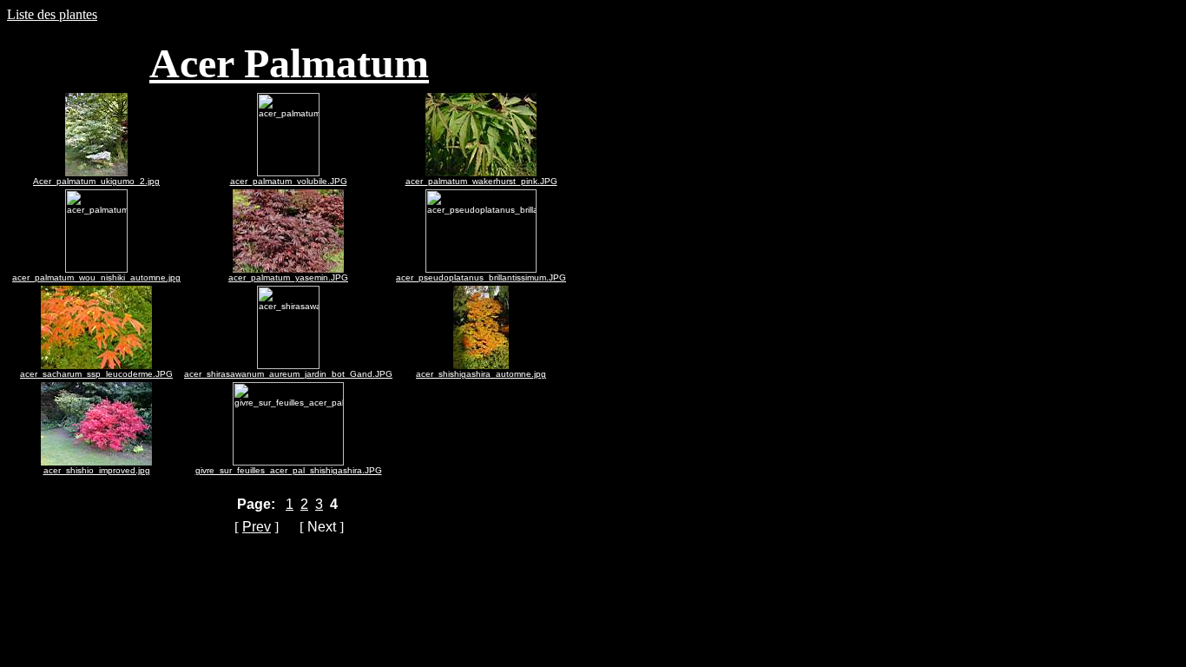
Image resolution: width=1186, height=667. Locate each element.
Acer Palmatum (289, 63)
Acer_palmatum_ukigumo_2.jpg (96, 181)
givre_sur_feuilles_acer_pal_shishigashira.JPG (288, 470)
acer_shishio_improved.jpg (96, 470)
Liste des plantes (52, 14)
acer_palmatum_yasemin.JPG (288, 277)
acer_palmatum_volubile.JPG (288, 181)
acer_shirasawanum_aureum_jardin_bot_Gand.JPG (288, 374)
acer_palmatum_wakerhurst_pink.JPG (481, 181)
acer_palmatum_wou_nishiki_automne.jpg (96, 277)
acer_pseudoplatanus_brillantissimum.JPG (481, 277)
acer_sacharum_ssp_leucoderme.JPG (96, 374)
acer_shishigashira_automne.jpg (481, 374)
